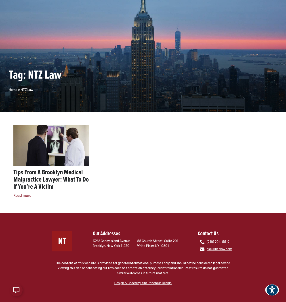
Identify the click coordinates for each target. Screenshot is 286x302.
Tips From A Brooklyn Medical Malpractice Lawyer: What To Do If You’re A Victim (51, 179)
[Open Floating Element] (16, 290)
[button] (272, 293)
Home (13, 90)
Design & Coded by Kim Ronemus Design (143, 283)
